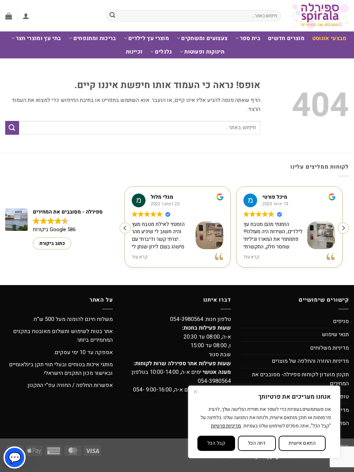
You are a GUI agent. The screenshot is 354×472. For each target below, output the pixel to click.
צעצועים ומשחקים (204, 38)
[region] (264, 422)
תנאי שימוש (335, 334)
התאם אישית (302, 443)
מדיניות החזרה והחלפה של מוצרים (310, 361)
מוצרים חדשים (286, 38)
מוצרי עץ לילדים (148, 38)
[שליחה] (112, 16)
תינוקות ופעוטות (204, 52)
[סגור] (195, 391)
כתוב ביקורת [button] (52, 243)
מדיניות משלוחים (329, 348)
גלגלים (163, 52)
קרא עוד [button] (140, 257)
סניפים (341, 321)
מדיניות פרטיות (226, 425)
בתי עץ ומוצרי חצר (38, 38)
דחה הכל (257, 443)
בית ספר (250, 38)
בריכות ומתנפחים (94, 38)
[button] (25, 15)
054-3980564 (186, 319)
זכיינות (134, 52)
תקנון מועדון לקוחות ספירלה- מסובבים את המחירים (300, 379)
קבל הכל (216, 443)
